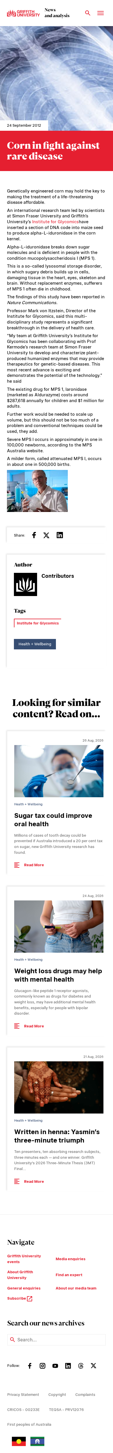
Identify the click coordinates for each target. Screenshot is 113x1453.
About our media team (76, 1288)
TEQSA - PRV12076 (66, 1409)
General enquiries (24, 1288)
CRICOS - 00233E (23, 1409)
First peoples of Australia (29, 1424)
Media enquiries (70, 1259)
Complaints (85, 1394)
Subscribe (17, 1298)
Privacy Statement (23, 1394)
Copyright (57, 1394)
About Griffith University (20, 1275)
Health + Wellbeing (35, 644)
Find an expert (69, 1275)
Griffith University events (24, 1259)
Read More (34, 865)
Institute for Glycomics (55, 221)
